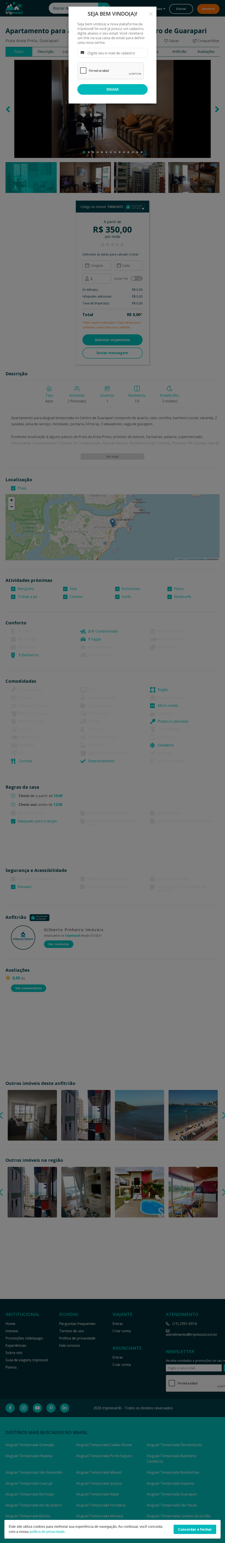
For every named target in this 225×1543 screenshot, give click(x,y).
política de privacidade (47, 1532)
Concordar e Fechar (195, 1529)
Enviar (113, 89)
